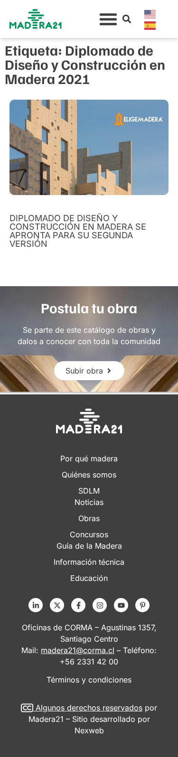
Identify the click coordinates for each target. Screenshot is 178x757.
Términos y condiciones (89, 679)
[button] (108, 19)
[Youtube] (121, 605)
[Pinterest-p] (142, 605)
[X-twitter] (57, 605)
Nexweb (89, 730)
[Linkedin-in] (35, 605)
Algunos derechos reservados (89, 707)
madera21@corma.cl (77, 650)
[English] (150, 13)
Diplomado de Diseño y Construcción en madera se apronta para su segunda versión (77, 231)
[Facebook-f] (78, 605)
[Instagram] (100, 605)
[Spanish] (150, 24)
